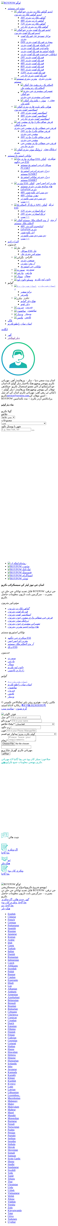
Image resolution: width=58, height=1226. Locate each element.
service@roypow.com (18, 395)
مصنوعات (6, 420)
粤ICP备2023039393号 (33, 705)
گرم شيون (21, 708)
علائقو (4, 414)
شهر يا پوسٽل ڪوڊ (11, 426)
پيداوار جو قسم (9, 734)
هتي (3, 762)
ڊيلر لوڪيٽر (14, 338)
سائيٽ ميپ (7, 708)
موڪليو (6, 753)
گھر (10, 335)
